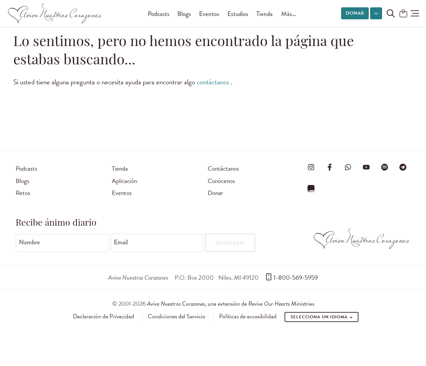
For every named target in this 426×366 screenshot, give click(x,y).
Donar (355, 13)
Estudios (237, 13)
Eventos (209, 13)
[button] (415, 13)
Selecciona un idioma (320, 317)
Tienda (264, 13)
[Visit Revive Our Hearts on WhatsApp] (347, 167)
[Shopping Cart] (403, 13)
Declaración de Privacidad (103, 316)
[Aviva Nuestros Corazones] (55, 13)
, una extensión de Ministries (230, 303)
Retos (23, 193)
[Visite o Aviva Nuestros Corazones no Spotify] (384, 167)
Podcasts (158, 13)
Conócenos (221, 181)
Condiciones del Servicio (176, 316)
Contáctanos (223, 168)
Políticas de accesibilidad (248, 316)
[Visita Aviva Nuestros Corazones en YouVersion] (311, 188)
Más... (288, 13)
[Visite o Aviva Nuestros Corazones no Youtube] (366, 167)
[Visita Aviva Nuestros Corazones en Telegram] (403, 167)
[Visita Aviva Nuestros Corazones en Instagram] (311, 167)
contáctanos (214, 82)
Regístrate (230, 243)
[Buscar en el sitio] (391, 13)
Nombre (29, 242)
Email (121, 242)
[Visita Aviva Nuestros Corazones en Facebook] (329, 167)
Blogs (184, 13)
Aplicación (124, 181)
